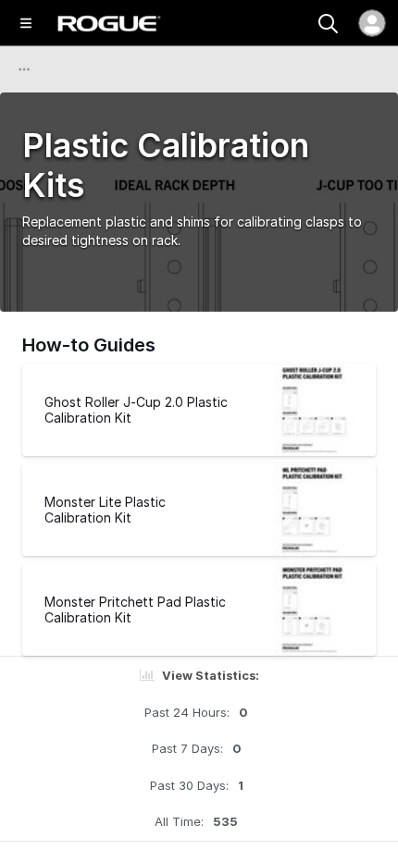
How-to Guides (88, 345)
